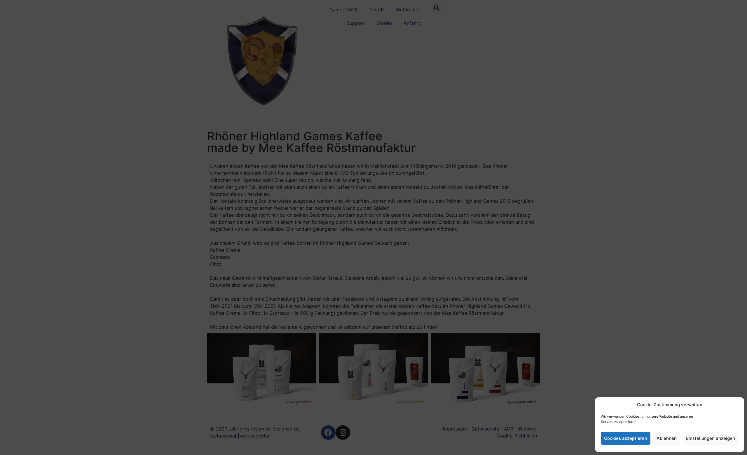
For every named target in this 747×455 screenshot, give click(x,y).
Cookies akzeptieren (625, 438)
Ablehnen (667, 438)
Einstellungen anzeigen (710, 438)
